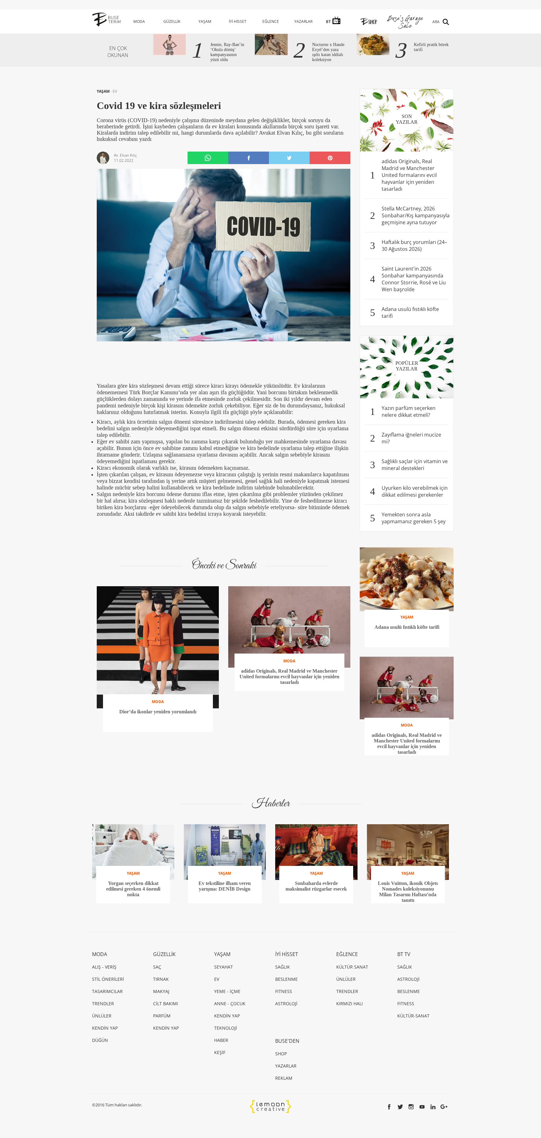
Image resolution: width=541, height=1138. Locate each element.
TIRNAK (161, 979)
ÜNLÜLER (101, 1016)
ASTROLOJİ (286, 1003)
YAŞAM (204, 21)
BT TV (403, 954)
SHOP (281, 1054)
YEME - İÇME (227, 991)
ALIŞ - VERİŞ (104, 967)
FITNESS (283, 991)
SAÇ (157, 967)
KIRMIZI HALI (349, 1003)
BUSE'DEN (287, 1040)
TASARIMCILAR (107, 991)
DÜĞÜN (100, 1040)
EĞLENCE (270, 21)
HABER (221, 1040)
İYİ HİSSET (237, 21)
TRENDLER (103, 1003)
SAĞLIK (282, 967)
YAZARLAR (303, 21)
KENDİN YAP (105, 1028)
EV (115, 91)
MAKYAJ (161, 991)
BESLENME (286, 979)
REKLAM (283, 1078)
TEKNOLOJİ (225, 1028)
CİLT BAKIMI (165, 1003)
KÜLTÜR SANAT (352, 967)
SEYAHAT (223, 967)
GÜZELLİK (171, 21)
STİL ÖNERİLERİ (108, 979)
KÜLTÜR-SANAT (413, 1016)
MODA (139, 21)
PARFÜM (162, 1016)
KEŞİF (219, 1052)
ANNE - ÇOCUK (229, 1003)
